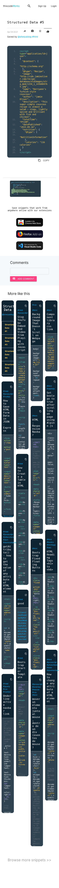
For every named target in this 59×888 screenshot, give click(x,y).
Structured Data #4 (9, 354)
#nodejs (6, 396)
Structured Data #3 (9, 341)
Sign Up (42, 6)
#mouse (35, 689)
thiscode (11, 5)
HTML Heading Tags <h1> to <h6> (51, 560)
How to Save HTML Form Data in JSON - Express (7, 415)
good (21, 603)
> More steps (7, 516)
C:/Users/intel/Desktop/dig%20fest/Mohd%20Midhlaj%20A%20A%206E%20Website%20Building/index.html (22, 625)
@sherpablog (24, 36)
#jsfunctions (8, 537)
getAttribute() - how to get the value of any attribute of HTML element (7, 569)
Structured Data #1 (9, 327)
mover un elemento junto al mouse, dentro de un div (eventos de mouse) (36, 723)
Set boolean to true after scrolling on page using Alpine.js (51, 409)
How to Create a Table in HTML (21, 476)
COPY (43, 160)
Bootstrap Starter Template (21, 670)
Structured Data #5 (9, 367)
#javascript (8, 394)
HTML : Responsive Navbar (36, 427)
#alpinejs (51, 388)
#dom (5, 540)
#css (5, 689)
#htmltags (51, 545)
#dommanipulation (11, 542)
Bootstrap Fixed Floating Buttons (36, 561)
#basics (50, 542)
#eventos (36, 687)
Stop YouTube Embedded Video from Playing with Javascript (21, 333)
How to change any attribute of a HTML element (51, 688)
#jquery (6, 686)
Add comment (23, 278)
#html (35, 36)
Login (54, 6)
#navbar (7, 692)
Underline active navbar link (7, 704)
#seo (49, 547)
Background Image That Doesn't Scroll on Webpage (36, 328)
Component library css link (51, 322)
